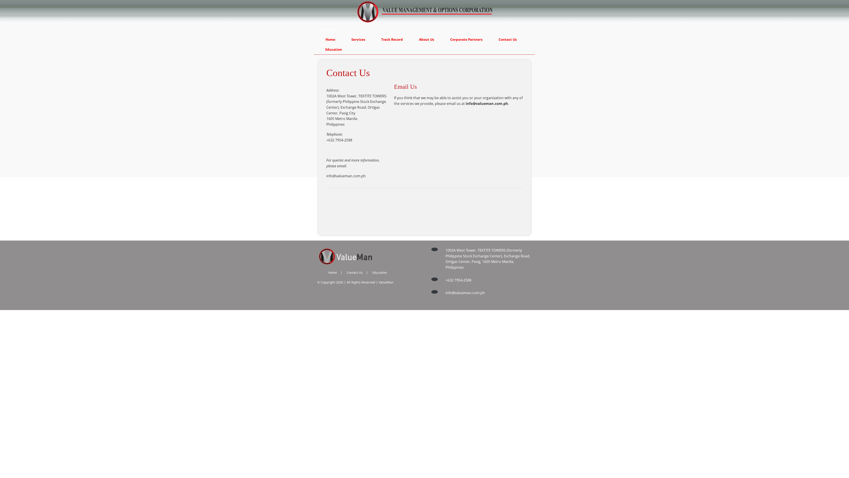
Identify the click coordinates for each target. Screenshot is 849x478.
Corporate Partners (466, 39)
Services (358, 39)
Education (333, 49)
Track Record (392, 39)
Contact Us (508, 39)
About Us (426, 39)
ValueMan (329, 29)
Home (330, 39)
